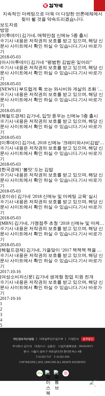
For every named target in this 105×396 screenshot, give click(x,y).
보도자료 (9, 24)
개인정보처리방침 (23, 338)
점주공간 (88, 338)
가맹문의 (73, 338)
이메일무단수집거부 (51, 338)
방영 (4, 30)
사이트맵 (99, 5)
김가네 (52, 5)
